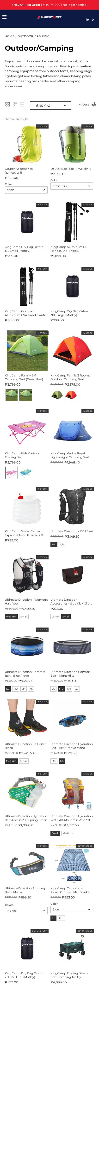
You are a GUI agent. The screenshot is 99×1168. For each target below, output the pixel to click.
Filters (84, 104)
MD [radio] (15, 688)
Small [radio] (23, 616)
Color (8, 184)
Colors (9, 905)
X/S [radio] (62, 761)
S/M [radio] (62, 544)
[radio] (11, 395)
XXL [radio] (61, 918)
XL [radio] (53, 918)
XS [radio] (31, 688)
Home (9, 36)
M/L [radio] (54, 544)
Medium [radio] (11, 616)
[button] (8, 104)
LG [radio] (8, 688)
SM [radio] (23, 688)
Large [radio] (55, 616)
